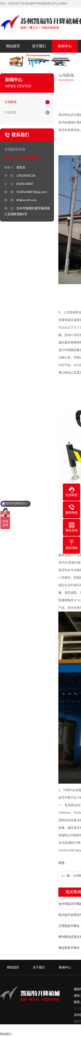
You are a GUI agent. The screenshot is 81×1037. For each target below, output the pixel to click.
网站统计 (6, 1034)
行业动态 (10, 112)
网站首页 (13, 46)
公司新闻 (10, 102)
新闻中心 (65, 46)
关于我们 (39, 46)
